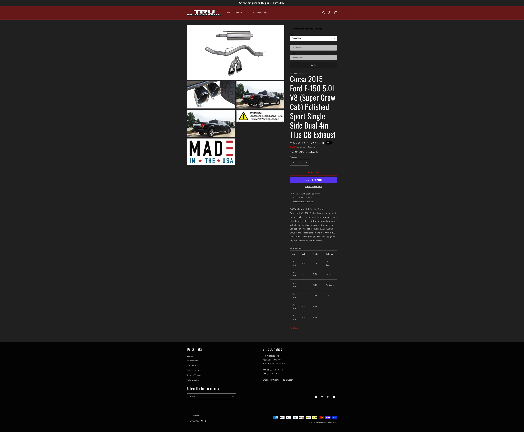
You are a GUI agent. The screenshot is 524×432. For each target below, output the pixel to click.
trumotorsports (319, 423)
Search (190, 356)
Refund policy (193, 380)
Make (292, 43)
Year (292, 34)
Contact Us (192, 365)
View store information (303, 201)
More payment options (313, 186)
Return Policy (193, 370)
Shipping (293, 147)
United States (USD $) (198, 421)
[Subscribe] (233, 396)
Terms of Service (194, 375)
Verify (313, 65)
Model (292, 53)
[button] (239, 13)
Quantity (293, 157)
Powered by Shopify (330, 423)
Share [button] (295, 328)
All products (192, 360)
